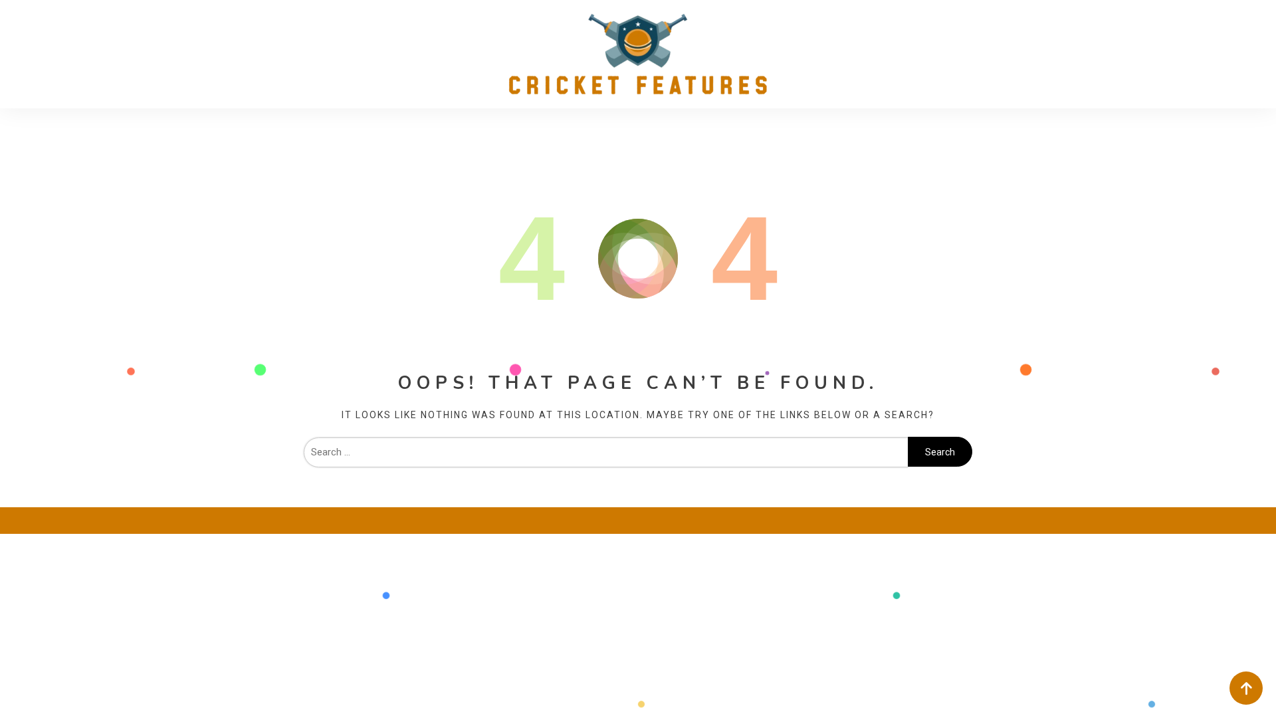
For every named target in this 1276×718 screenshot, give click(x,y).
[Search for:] (606, 452)
